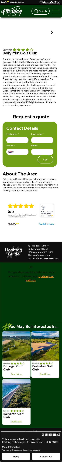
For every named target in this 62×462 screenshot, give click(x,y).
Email (34, 145)
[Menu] (56, 11)
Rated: (17, 2)
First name (12, 134)
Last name (37, 134)
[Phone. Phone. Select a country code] (11, 152)
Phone (10, 145)
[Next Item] (52, 32)
